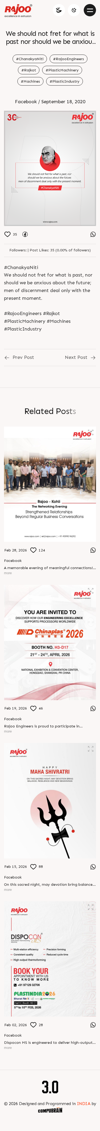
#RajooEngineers (68, 59)
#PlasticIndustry (64, 81)
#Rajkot (28, 70)
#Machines (30, 81)
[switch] (74, 10)
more (8, 573)
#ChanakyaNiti (29, 59)
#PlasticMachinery (62, 70)
